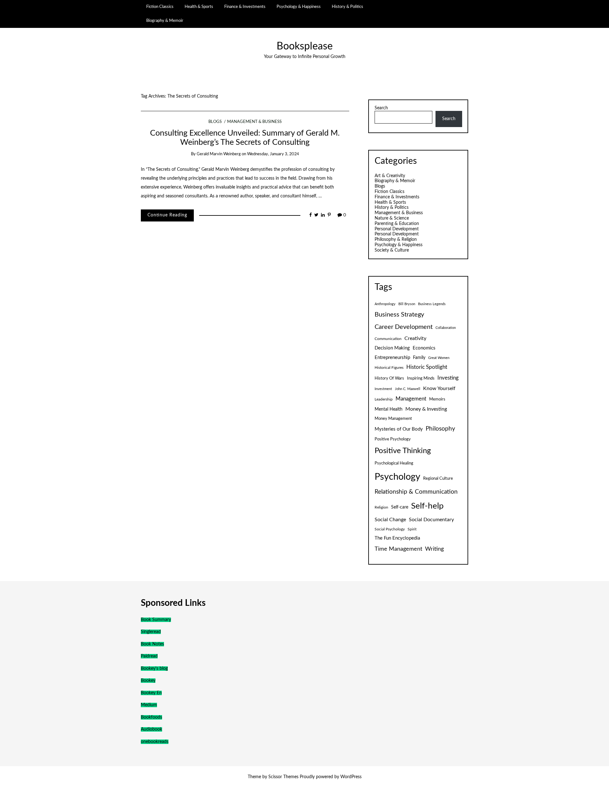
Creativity (415, 338)
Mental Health (389, 409)
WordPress (351, 777)
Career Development (404, 327)
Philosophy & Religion (396, 239)
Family (419, 358)
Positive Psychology (393, 439)
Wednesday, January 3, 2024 (273, 154)
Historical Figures (389, 367)
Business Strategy (399, 314)
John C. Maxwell (407, 389)
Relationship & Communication (416, 492)
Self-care (399, 507)
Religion (381, 507)
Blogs (215, 122)
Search (381, 108)
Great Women (438, 358)
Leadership (384, 399)
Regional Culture (438, 478)
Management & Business (254, 122)
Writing (434, 549)
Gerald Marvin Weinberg (219, 154)
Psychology (397, 477)
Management (411, 398)
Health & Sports (199, 6)
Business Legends (432, 304)
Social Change (390, 519)
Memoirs (437, 399)
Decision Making (392, 348)
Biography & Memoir (164, 20)
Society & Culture (392, 250)
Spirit (412, 529)
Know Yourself (439, 388)
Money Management (393, 418)
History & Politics (347, 6)
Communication (388, 339)
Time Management (398, 549)
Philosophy (440, 429)
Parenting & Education (397, 223)
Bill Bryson (406, 304)
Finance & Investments (244, 6)
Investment (383, 389)
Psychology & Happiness (299, 6)
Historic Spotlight (426, 367)
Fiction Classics (160, 6)
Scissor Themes (283, 777)
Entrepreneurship (392, 357)
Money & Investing (426, 409)
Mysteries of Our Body (399, 429)
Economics (424, 348)
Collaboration (445, 328)
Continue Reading (167, 215)
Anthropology (385, 304)
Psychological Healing (394, 463)
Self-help (427, 506)
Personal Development (397, 229)
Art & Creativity (390, 176)
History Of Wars (389, 378)
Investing (448, 378)
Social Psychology (390, 529)
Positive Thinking (403, 451)
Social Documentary (431, 519)
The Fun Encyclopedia (397, 538)
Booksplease (305, 46)
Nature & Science (392, 218)
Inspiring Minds (421, 378)
